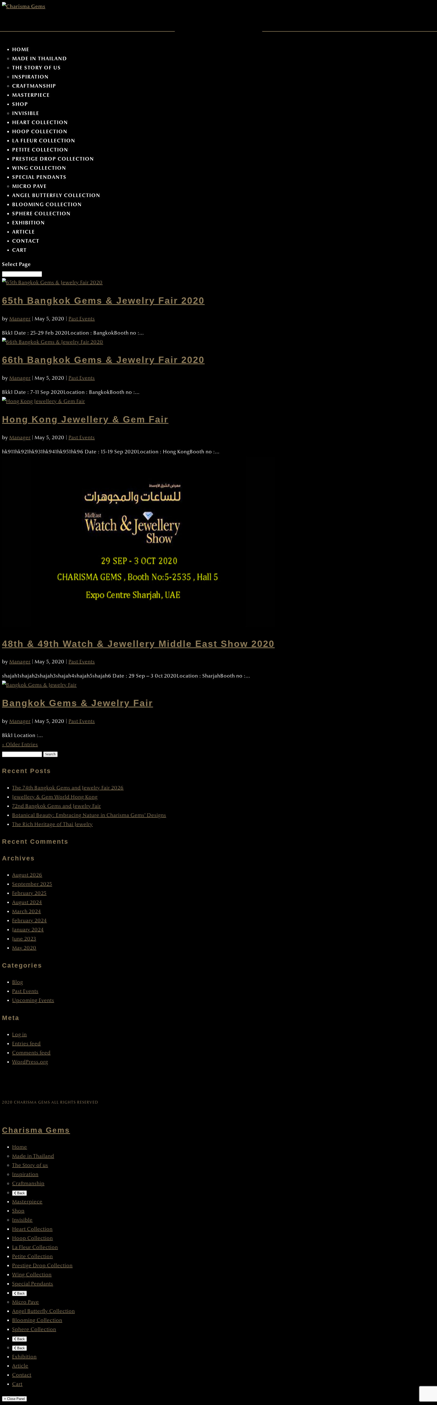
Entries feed (26, 1044)
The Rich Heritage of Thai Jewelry (52, 824)
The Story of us (36, 68)
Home (20, 49)
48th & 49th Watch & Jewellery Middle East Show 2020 (138, 644)
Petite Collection (40, 150)
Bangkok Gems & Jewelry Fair (77, 703)
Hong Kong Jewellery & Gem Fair (85, 419)
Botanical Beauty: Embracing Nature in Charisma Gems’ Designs (89, 815)
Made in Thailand (39, 59)
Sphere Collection (41, 214)
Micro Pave (29, 186)
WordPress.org (30, 1062)
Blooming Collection (47, 204)
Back (20, 1193)
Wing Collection (39, 168)
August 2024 (27, 902)
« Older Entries (20, 745)
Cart (19, 250)
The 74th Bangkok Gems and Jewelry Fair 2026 (68, 788)
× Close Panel (14, 1399)
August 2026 (27, 875)
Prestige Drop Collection (53, 159)
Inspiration (30, 77)
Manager (20, 319)
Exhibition (28, 223)
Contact (25, 241)
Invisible (25, 113)
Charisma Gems (36, 1130)
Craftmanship (34, 86)
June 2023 (24, 939)
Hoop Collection (40, 131)
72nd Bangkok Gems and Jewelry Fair (56, 806)
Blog (17, 982)
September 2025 (32, 884)
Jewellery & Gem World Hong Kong (55, 797)
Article (23, 232)
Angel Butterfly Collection (56, 195)
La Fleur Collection (43, 141)
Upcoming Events (33, 1000)
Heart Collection (40, 122)
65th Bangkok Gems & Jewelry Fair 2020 (103, 300)
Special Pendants (39, 177)
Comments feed (31, 1053)
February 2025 (29, 893)
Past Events (82, 319)
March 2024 (26, 912)
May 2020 (24, 948)
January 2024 (28, 930)
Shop (20, 104)
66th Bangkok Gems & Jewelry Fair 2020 (103, 360)
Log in (19, 1035)
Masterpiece (31, 95)
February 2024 (29, 921)
